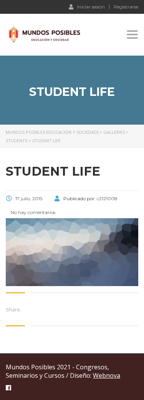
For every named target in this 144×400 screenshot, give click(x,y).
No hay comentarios (32, 212)
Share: (13, 309)
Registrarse (126, 7)
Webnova (106, 375)
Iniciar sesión (91, 6)
